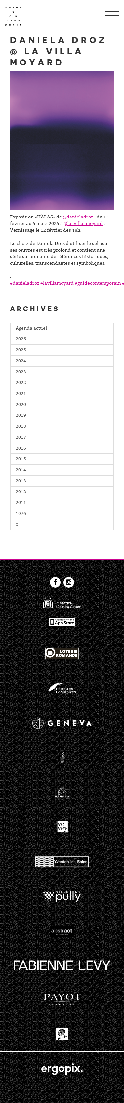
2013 (21, 481)
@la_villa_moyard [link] (83, 224)
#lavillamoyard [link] (57, 283)
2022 (21, 383)
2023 (21, 372)
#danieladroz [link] (24, 283)
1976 (21, 514)
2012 (21, 492)
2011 (21, 503)
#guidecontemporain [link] (98, 283)
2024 (21, 361)
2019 (21, 416)
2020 (21, 405)
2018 (21, 426)
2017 (21, 437)
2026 (21, 339)
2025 (21, 350)
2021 (21, 394)
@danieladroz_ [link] (79, 217)
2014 (21, 470)
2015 (21, 459)
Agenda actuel (31, 328)
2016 (21, 448)
